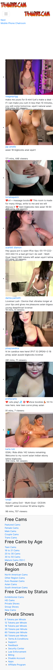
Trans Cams (11, 537)
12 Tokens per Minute (16, 622)
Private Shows (12, 603)
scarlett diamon (13, 247)
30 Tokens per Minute (16, 629)
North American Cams (16, 574)
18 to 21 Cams (12, 550)
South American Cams (16, 587)
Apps (10, 661)
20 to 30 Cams (12, 553)
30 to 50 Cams (12, 556)
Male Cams (10, 531)
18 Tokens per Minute (16, 626)
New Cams (10, 610)
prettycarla (11, 398)
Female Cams (11, 528)
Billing (11, 655)
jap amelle (10, 146)
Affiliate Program (17, 664)
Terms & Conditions (18, 638)
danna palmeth (13, 298)
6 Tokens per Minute (15, 619)
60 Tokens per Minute (16, 632)
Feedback (13, 645)
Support (12, 642)
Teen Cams (10, 547)
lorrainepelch (12, 197)
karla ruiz (10, 449)
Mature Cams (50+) (15, 560)
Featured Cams (12, 524)
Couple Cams (12, 534)
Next (3, 20)
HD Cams (10, 600)
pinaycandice (12, 348)
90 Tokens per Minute (16, 635)
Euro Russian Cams (14, 581)
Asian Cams (11, 584)
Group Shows (12, 606)
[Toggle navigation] (6, 14)
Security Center (16, 648)
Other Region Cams (15, 577)
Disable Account (16, 658)
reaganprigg (11, 96)
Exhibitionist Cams (14, 597)
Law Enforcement (17, 651)
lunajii (8, 499)
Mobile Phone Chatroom (13, 23)
